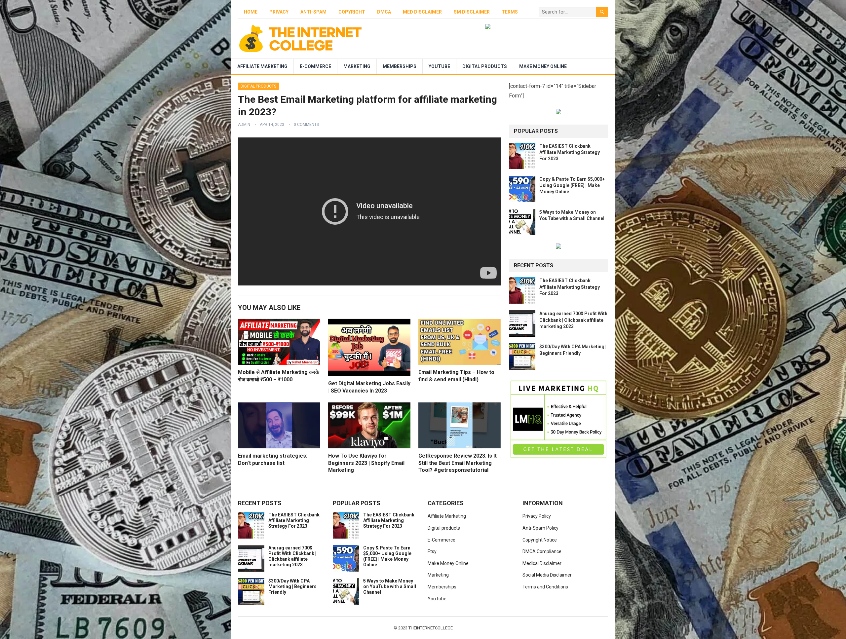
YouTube (439, 66)
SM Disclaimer (472, 12)
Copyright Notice (539, 540)
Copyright (351, 12)
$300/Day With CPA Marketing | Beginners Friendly (292, 586)
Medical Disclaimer (541, 563)
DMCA (384, 12)
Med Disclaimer (422, 12)
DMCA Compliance (541, 551)
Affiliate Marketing (262, 66)
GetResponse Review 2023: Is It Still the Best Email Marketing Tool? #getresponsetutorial (457, 463)
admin (244, 124)
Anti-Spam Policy (540, 528)
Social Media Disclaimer (547, 575)
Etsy (432, 551)
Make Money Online (543, 66)
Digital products (484, 66)
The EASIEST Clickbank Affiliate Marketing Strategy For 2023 (569, 152)
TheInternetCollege (430, 627)
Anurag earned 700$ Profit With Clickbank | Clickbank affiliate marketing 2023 (573, 320)
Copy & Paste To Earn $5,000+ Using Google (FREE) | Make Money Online (572, 185)
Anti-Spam (313, 12)
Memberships (399, 66)
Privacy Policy (536, 516)
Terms (510, 12)
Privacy (278, 12)
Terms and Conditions (545, 586)
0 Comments (306, 124)
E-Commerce (315, 66)
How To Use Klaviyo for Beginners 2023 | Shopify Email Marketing (366, 463)
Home (250, 12)
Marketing (356, 66)
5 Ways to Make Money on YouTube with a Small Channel (389, 586)
